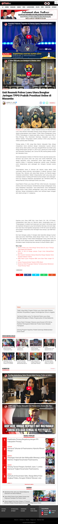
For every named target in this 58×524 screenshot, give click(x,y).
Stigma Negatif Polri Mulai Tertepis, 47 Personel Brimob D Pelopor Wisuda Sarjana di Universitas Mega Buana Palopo (23, 502)
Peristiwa (47, 7)
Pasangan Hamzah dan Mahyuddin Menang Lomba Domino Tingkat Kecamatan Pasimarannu (26, 459)
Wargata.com (19, 129)
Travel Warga (33, 510)
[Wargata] (48, 3)
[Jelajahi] (56, 2)
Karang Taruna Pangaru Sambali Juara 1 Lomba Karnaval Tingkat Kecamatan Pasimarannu (25, 468)
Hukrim (7, 7)
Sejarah (23, 510)
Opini (42, 7)
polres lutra (6, 89)
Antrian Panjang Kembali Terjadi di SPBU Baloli (30, 262)
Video (24, 7)
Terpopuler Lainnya (29, 484)
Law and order (30, 7)
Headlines (12, 7)
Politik (37, 7)
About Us (16, 519)
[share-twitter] (44, 103)
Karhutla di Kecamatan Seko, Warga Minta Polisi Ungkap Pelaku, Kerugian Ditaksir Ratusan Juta (25, 477)
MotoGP (3, 510)
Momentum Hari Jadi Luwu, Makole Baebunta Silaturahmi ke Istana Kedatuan (17, 492)
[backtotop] (29, 505)
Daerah (19, 7)
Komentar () (52, 102)
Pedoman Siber (40, 519)
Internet (54, 7)
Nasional (4, 509)
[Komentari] (52, 275)
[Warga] (45, 3)
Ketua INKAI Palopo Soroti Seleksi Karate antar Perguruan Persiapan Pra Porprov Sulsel (17, 497)
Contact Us (22, 519)
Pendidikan (23, 509)
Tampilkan (53, 368)
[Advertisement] (8, 128)
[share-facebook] (40, 103)
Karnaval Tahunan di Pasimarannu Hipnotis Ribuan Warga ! (26, 450)
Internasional (14, 509)
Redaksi (27, 519)
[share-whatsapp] (47, 103)
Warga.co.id (33, 519)
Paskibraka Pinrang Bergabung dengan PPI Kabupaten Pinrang (23, 440)
